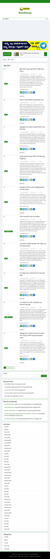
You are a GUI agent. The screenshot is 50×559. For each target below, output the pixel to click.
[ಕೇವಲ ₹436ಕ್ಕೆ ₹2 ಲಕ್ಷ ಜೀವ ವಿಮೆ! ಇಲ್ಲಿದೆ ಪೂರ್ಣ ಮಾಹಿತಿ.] (16, 54)
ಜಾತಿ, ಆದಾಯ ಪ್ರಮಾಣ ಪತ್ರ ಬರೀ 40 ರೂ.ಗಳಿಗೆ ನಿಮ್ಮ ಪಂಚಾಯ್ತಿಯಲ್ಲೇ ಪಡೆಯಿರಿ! (19, 393)
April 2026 (6, 429)
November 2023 (7, 507)
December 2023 (7, 504)
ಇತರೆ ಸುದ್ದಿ (6, 536)
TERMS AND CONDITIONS (35, 556)
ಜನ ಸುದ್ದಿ (6, 231)
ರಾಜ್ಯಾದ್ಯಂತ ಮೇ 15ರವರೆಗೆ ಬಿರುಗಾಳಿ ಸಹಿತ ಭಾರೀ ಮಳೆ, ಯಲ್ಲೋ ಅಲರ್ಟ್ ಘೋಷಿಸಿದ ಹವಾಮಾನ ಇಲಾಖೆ (32, 335)
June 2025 (6, 456)
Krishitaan (25, 12)
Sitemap (26, 556)
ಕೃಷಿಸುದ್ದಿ (6, 83)
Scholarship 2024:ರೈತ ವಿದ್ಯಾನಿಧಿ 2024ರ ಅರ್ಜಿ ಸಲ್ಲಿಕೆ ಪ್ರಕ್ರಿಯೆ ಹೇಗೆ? (27, 407)
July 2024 (6, 486)
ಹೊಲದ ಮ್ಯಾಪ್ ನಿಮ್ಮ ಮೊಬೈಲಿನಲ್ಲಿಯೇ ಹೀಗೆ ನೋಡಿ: (14, 396)
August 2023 (7, 515)
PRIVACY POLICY (13, 556)
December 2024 (7, 472)
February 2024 (7, 499)
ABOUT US (20, 556)
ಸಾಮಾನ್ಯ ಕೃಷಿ (6, 548)
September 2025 (7, 448)
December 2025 (7, 440)
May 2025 (6, 459)
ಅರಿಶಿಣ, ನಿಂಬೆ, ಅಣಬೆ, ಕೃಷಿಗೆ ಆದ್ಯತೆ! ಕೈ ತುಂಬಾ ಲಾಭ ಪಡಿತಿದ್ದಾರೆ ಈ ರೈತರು (28, 404)
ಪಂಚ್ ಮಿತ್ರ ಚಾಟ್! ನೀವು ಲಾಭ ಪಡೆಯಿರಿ (30, 216)
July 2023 (6, 518)
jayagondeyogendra (25, 73)
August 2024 (7, 483)
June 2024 (6, 488)
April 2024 (6, 494)
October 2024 (7, 477)
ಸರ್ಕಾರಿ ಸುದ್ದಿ (10, 231)
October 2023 (7, 510)
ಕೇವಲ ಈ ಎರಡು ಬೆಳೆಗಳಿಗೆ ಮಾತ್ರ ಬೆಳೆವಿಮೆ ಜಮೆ (31, 100)
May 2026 (6, 426)
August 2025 (7, 451)
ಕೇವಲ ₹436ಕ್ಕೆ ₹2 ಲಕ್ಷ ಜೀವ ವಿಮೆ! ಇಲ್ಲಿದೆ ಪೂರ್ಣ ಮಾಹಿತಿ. (29, 54)
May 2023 (6, 523)
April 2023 (6, 526)
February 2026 (7, 434)
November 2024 (7, 475)
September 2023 (7, 513)
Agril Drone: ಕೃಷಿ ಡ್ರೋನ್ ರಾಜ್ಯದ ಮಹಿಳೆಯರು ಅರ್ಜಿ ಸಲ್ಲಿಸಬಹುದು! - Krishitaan (20, 413)
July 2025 (6, 453)
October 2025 (7, 445)
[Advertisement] (25, 30)
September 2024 (7, 480)
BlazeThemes (35, 554)
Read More (22, 96)
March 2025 (6, 464)
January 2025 (7, 469)
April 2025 (6, 461)
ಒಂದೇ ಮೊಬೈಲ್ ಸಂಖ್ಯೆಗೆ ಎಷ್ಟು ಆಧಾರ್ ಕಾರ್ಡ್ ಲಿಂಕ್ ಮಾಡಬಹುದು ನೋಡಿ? (18, 387)
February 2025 (7, 467)
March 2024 (6, 496)
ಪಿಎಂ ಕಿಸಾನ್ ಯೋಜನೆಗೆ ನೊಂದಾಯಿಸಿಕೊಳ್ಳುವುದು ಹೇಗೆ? (15, 390)
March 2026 (6, 432)
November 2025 (7, 442)
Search (5, 373)
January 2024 (7, 502)
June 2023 (6, 521)
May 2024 (6, 491)
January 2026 (7, 437)
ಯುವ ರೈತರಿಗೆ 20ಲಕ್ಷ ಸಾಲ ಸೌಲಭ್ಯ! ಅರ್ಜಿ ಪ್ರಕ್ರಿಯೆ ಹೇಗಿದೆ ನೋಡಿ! (28, 410)
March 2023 (6, 529)
